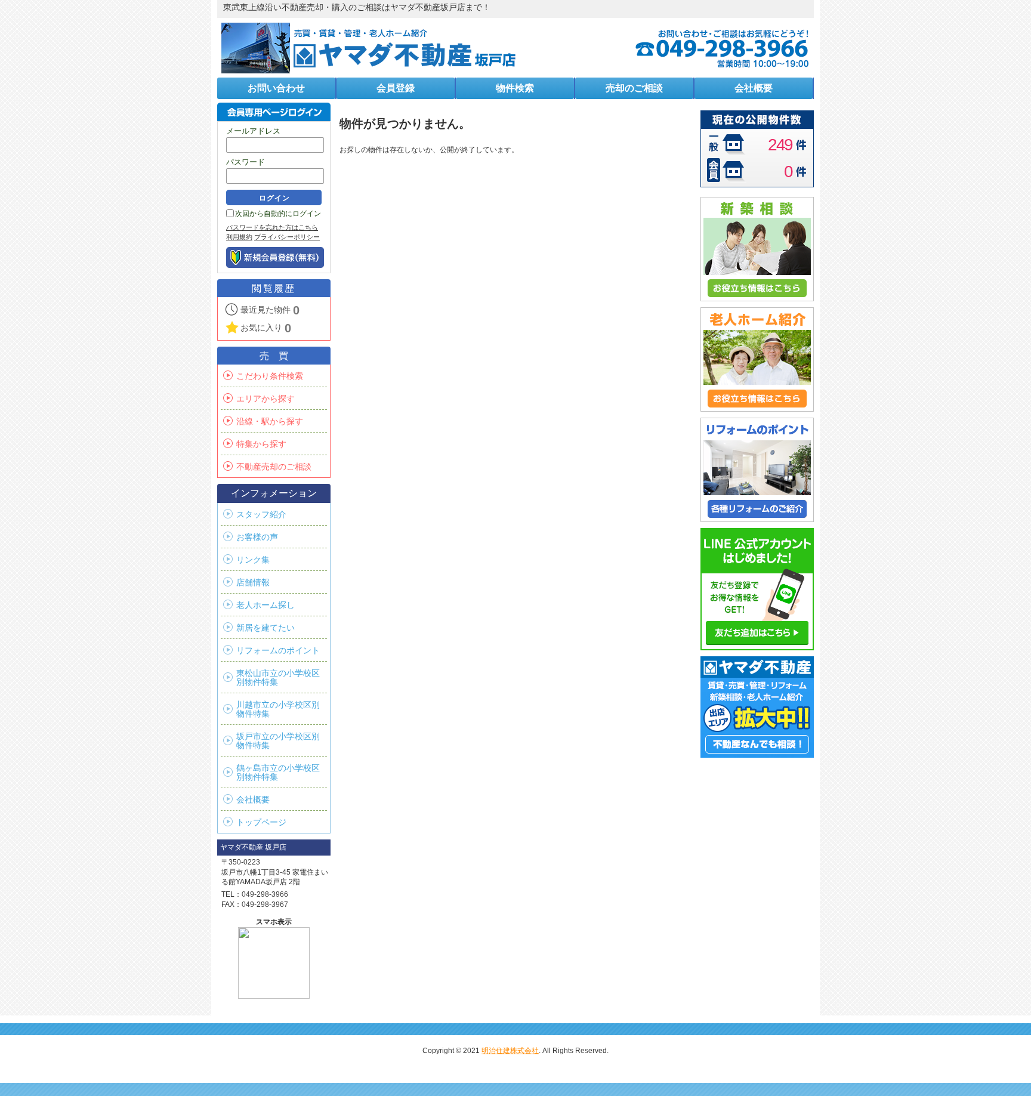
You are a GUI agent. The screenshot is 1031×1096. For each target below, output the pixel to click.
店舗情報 (253, 582)
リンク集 (253, 559)
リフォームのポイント (278, 650)
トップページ (261, 822)
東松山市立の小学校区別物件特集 (278, 678)
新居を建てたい (265, 627)
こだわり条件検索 (269, 376)
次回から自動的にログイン (278, 213)
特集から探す (261, 444)
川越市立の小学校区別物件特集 (278, 709)
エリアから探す (265, 398)
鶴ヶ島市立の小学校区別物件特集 (278, 773)
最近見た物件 (270, 310)
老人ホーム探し (265, 605)
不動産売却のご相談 (273, 466)
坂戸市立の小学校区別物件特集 (278, 741)
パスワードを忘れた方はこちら (272, 227)
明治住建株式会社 (510, 1050)
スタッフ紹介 (261, 514)
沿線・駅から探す (269, 421)
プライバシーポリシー (287, 236)
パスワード (245, 162)
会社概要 (253, 799)
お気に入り (265, 328)
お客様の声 (257, 537)
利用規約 (239, 236)
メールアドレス (253, 130)
